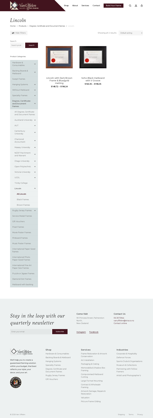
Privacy (140, 415)
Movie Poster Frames (21, 232)
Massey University (22, 147)
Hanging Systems (20, 84)
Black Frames (23, 199)
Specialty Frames (19, 95)
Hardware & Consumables (18, 64)
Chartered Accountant (20, 140)
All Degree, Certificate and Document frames (25, 113)
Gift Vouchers (18, 221)
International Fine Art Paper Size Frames (22, 266)
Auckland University (23, 120)
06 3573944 (119, 318)
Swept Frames (18, 79)
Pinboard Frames (20, 238)
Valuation (85, 398)
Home (13, 26)
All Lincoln (21, 194)
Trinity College (21, 183)
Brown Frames (23, 205)
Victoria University (22, 172)
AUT (16, 125)
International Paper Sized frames (23, 250)
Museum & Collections (126, 365)
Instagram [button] (81, 332)
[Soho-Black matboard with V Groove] (93, 57)
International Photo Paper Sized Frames (21, 258)
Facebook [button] (93, 332)
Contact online (120, 323)
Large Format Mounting (92, 381)
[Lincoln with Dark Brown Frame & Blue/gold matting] (59, 57)
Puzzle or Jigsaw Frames (23, 273)
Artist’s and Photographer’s (128, 375)
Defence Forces (123, 357)
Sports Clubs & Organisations (129, 361)
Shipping (121, 415)
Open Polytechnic (23, 166)
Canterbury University (20, 132)
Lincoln (18, 188)
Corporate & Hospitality (126, 354)
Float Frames (18, 227)
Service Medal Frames (22, 216)
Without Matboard (20, 90)
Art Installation (87, 360)
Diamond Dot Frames (21, 279)
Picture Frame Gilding (91, 401)
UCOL (17, 177)
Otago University (22, 161)
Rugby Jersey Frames (22, 210)
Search (13, 41)
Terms (131, 415)
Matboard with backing (22, 284)
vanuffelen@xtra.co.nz (124, 321)
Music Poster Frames (21, 243)
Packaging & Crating (90, 364)
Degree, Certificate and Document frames (47, 26)
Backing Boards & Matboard (20, 72)
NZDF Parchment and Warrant (23, 154)
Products (22, 26)
